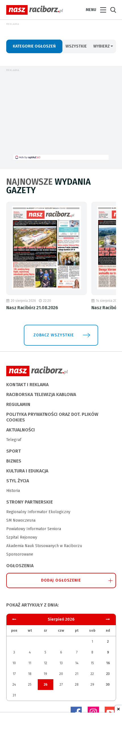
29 (92, 685)
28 (77, 685)
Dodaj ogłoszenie (61, 580)
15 (92, 663)
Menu (91, 9)
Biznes (13, 461)
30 (108, 685)
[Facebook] (76, 712)
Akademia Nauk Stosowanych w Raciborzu (44, 545)
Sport (13, 451)
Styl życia (17, 480)
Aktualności (20, 430)
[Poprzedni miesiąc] (108, 619)
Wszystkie (76, 46)
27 (61, 685)
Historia (13, 490)
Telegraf (13, 439)
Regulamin (18, 404)
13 (61, 663)
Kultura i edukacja (27, 471)
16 (108, 663)
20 (61, 674)
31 (14, 695)
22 (92, 674)
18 (29, 674)
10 (14, 663)
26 (45, 685)
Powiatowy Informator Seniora (33, 528)
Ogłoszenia (19, 565)
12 (45, 663)
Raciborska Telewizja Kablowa (41, 394)
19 (45, 674)
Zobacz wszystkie (53, 335)
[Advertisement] (61, 115)
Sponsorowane (19, 554)
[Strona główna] (34, 10)
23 (108, 674)
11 (29, 663)
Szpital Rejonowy (21, 537)
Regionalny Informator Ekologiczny (38, 511)
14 (76, 663)
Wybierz (102, 46)
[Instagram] (93, 712)
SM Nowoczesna (20, 520)
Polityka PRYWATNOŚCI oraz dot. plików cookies (52, 417)
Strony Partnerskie (29, 502)
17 (14, 674)
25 (29, 685)
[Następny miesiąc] (14, 619)
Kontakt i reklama (27, 384)
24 (14, 685)
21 (76, 674)
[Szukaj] (113, 10)
